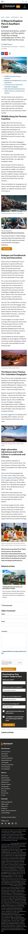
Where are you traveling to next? (11, 696)
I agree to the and (15, 712)
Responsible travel (6, 760)
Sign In (14, 817)
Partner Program (6, 784)
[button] (25, 6)
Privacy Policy (14, 651)
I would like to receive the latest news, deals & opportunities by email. (14, 718)
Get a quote (18, 6)
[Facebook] (6, 823)
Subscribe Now (8, 725)
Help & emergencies (6, 802)
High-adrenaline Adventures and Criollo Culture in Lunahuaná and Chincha (14, 91)
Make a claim (4, 804)
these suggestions (9, 414)
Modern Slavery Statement (8, 810)
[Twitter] (2, 823)
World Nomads (8, 6)
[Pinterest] (16, 823)
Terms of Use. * (10, 713)
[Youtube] (9, 823)
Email (3, 621)
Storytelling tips (5, 766)
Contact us (4, 808)
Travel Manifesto (5, 780)
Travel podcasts (5, 769)
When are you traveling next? (10, 704)
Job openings (5, 786)
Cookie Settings (5, 812)
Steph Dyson (7, 44)
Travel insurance (5, 751)
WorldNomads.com (6, 843)
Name (3, 614)
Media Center (5, 782)
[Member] (25, 1)
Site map (3, 791)
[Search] (22, 2)
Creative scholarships (7, 764)
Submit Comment (8, 669)
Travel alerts (4, 756)
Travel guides (4, 762)
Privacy (3, 795)
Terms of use (4, 793)
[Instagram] (12, 823)
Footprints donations (7, 758)
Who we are (4, 775)
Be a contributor (5, 788)
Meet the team (5, 778)
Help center (4, 806)
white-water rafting (10, 475)
